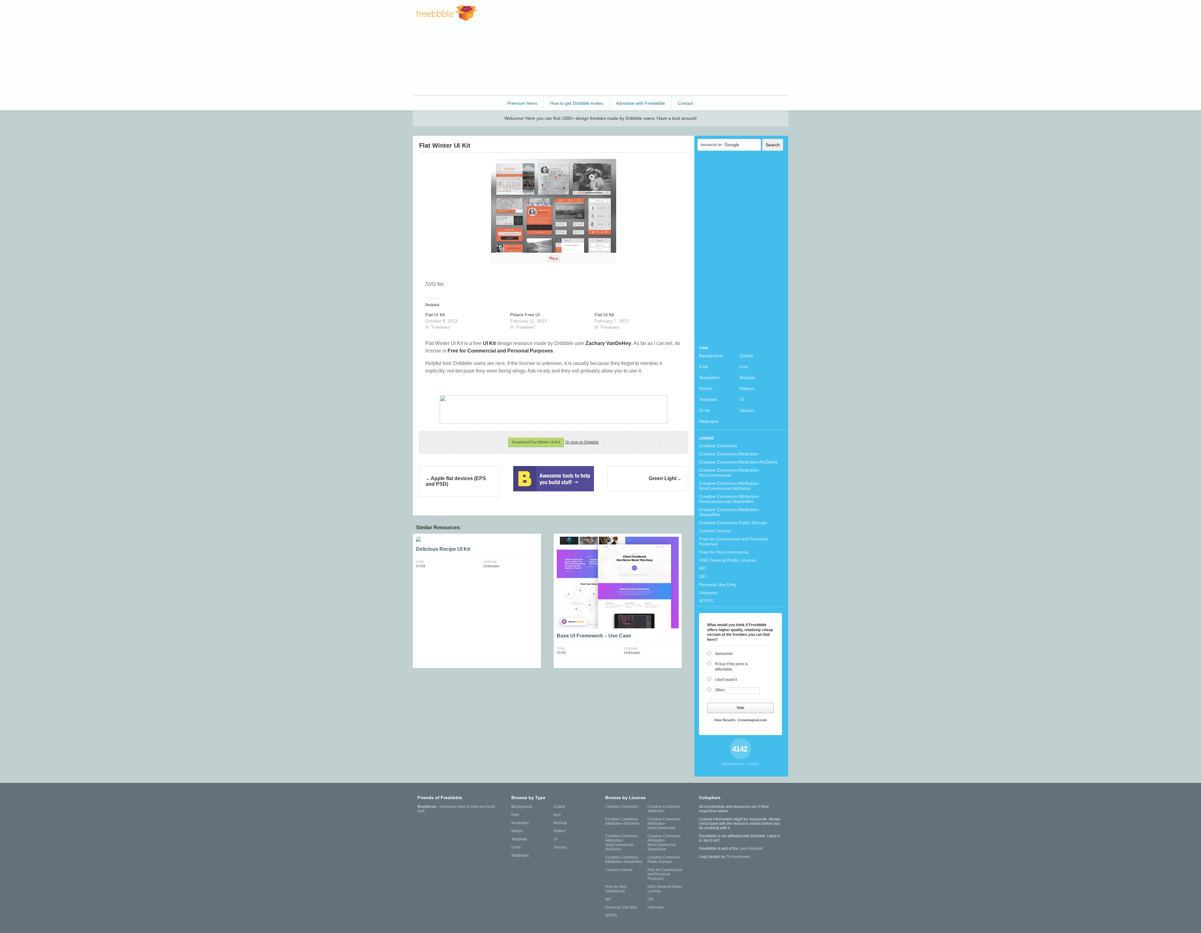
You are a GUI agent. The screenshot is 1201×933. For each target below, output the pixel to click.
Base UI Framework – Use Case (594, 635)
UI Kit (704, 410)
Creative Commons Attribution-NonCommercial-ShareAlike (729, 499)
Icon (744, 366)
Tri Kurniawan (738, 856)
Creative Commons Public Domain (733, 522)
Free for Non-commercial (724, 552)
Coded (746, 355)
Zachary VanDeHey (608, 343)
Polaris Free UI (525, 314)
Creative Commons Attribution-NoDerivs (738, 461)
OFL (703, 576)
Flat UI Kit (435, 314)
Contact (685, 103)
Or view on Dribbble (582, 442)
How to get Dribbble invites (576, 103)
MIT (703, 568)
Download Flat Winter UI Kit (536, 442)
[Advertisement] (674, 47)
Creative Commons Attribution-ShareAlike (729, 512)
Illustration (709, 377)
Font (703, 366)
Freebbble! (447, 13)
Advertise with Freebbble (640, 103)
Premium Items (522, 103)
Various (747, 410)
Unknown (708, 592)
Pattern (747, 388)
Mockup (747, 377)
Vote (740, 708)
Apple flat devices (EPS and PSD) (456, 481)
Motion (705, 388)
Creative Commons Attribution (728, 453)
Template (708, 399)
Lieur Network (751, 848)
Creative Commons (718, 445)
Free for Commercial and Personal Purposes (733, 541)
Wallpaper (709, 421)
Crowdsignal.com (752, 720)
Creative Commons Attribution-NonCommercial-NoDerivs (729, 486)
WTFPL (706, 600)
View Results (724, 720)
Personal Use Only (717, 584)
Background (711, 355)
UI (742, 399)
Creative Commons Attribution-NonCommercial (729, 473)
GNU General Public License (727, 560)
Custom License (715, 530)
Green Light (663, 478)
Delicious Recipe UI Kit (443, 549)
